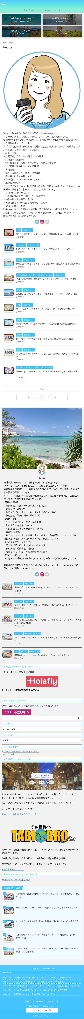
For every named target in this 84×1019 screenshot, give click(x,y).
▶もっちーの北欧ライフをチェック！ (20, 814)
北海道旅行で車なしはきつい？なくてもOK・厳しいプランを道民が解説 (48, 263)
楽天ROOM (35, 705)
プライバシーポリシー (47, 968)
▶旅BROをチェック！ (13, 869)
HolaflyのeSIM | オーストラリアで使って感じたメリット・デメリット (46, 907)
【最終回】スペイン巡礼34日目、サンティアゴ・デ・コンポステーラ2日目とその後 (42, 978)
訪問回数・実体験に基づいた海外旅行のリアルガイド (42, 1006)
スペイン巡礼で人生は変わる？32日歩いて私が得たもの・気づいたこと (45, 605)
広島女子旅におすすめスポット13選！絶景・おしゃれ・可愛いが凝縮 (46, 293)
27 (65, 397)
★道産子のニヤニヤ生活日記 (16, 879)
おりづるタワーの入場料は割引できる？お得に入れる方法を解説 (44, 338)
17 (55, 397)
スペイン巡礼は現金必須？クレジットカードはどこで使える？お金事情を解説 (40, 990)
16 (48, 397)
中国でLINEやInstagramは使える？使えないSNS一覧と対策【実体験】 (47, 278)
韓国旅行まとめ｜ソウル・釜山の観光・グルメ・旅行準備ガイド (42, 655)
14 (35, 397)
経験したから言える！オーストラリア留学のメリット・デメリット (45, 248)
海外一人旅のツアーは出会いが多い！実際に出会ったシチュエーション (47, 233)
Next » (42, 389)
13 (29, 397)
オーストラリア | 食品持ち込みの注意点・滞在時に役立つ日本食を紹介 (47, 921)
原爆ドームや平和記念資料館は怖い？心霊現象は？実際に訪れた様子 (46, 323)
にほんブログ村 (8, 754)
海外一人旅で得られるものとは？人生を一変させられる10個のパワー (46, 308)
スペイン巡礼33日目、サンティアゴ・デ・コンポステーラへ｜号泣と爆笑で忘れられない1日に (46, 986)
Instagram (36, 968)
